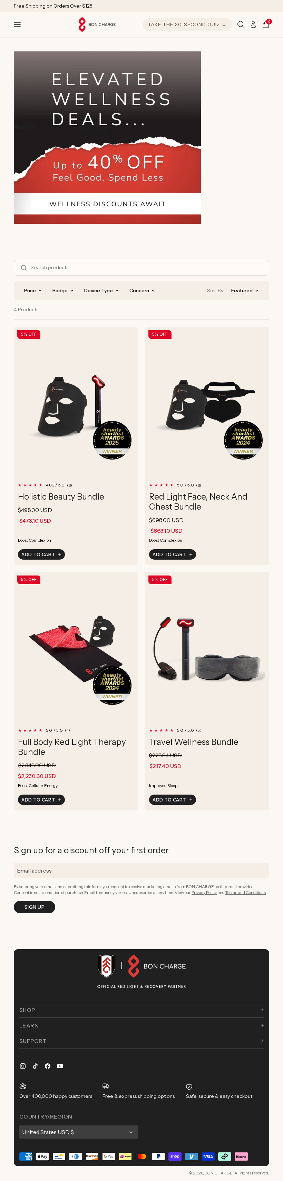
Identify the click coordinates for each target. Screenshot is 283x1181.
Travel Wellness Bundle (193, 742)
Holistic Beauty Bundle (61, 497)
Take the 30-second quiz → (187, 24)
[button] (17, 24)
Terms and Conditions (245, 892)
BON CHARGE (219, 1172)
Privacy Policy (204, 892)
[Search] (240, 24)
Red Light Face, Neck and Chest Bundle (198, 502)
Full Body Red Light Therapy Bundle (72, 747)
